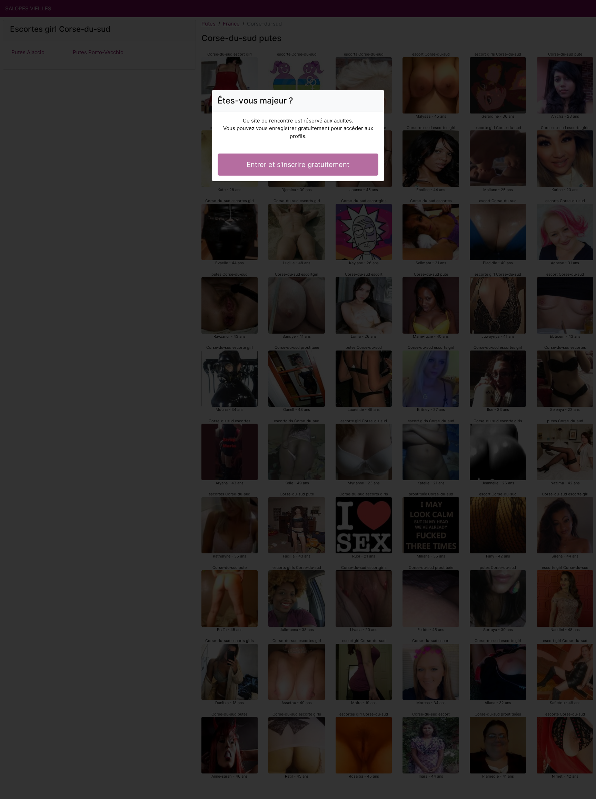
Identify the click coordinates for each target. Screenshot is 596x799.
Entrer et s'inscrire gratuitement (298, 164)
